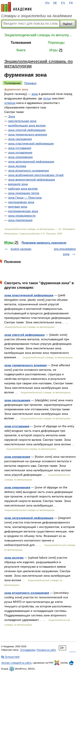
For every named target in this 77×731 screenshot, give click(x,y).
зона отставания (19, 148)
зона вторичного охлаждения (28, 170)
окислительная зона (22, 121)
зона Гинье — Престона (25, 197)
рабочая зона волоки (23, 188)
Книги (20, 50)
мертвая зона (17, 206)
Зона (11, 116)
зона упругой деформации (27, 130)
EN (47, 3)
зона (34, 94)
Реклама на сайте (46, 650)
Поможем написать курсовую (44, 242)
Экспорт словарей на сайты (16, 662)
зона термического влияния (27, 134)
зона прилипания (20, 220)
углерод (9, 103)
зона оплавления (20, 152)
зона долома (17, 166)
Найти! (67, 24)
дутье (47, 98)
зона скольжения (20, 139)
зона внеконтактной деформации (31, 179)
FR (71, 3)
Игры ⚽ (56, 50)
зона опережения (20, 157)
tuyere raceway (21, 249)
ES (63, 3)
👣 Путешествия (10, 656)
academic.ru (16, 7)
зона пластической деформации (31, 143)
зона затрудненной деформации (31, 161)
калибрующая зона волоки (27, 125)
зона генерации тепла (23, 193)
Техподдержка (27, 650)
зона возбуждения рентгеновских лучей (36, 175)
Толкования (21, 42)
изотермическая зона (23, 211)
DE (55, 3)
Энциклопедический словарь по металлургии (38, 35)
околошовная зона (21, 202)
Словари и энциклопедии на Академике (36, 16)
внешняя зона (18, 184)
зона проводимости (22, 215)
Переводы (56, 42)
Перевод (30, 83)
